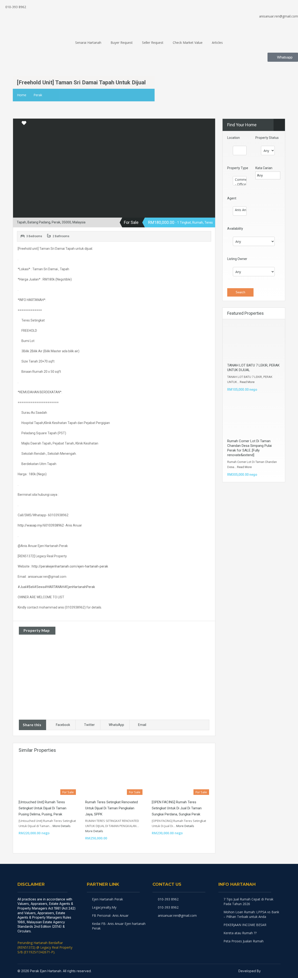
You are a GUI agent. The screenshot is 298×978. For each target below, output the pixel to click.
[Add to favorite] (24, 125)
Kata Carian (263, 168)
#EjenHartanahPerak (79, 587)
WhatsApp (116, 725)
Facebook (63, 725)
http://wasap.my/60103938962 (41, 525)
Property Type (237, 168)
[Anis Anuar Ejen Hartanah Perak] (239, 210)
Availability (235, 228)
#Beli (30, 587)
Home (21, 95)
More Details (62, 826)
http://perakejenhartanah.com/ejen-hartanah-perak (70, 566)
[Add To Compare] (17, 123)
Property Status (267, 138)
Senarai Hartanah (88, 42)
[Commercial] (239, 179)
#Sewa (39, 587)
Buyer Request (122, 42)
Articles (217, 42)
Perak (38, 95)
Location (233, 138)
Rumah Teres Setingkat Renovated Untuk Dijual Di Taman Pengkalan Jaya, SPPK (111, 808)
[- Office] (239, 184)
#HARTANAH (54, 587)
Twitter (89, 725)
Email (142, 725)
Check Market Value (188, 42)
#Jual (22, 587)
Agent (231, 198)
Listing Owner (237, 259)
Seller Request (152, 42)
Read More (247, 382)
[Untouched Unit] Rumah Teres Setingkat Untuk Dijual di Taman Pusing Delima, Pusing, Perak (42, 808)
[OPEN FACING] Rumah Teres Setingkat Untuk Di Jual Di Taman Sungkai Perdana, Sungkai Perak (177, 808)
